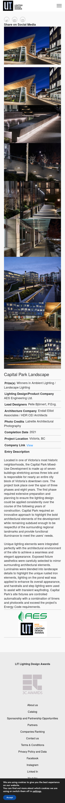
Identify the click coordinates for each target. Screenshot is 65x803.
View (29, 445)
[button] (6, 19)
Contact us (32, 738)
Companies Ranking (32, 731)
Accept (9, 797)
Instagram (32, 765)
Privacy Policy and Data (32, 751)
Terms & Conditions (32, 745)
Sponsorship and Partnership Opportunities (32, 718)
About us (32, 705)
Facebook (32, 758)
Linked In (32, 771)
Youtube (33, 778)
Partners (33, 725)
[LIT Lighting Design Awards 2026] (12, 6)
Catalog (32, 711)
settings (37, 791)
